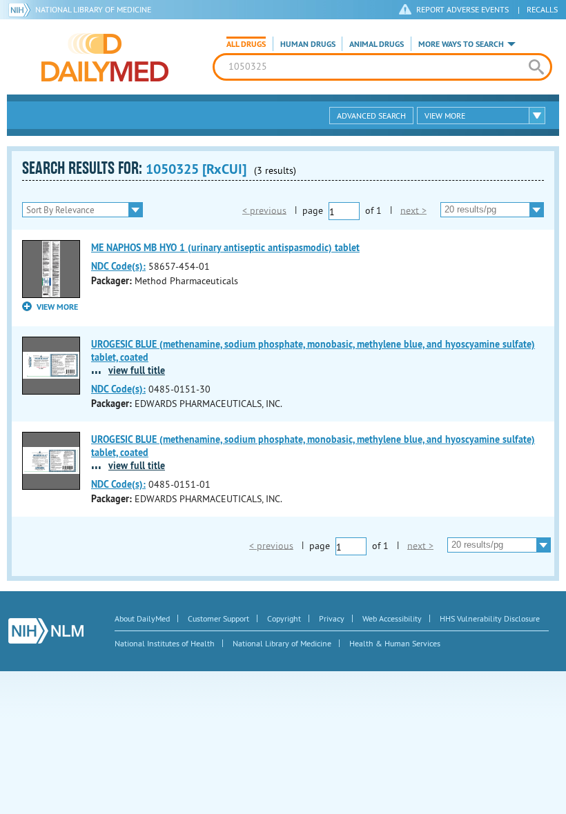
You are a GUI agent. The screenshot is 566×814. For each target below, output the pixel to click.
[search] (536, 67)
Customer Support (218, 618)
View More (444, 115)
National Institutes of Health (165, 643)
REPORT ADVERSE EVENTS (462, 9)
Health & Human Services (394, 643)
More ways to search (461, 44)
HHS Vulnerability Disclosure (490, 618)
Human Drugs (307, 44)
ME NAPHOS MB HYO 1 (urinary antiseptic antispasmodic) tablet (225, 247)
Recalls (542, 9)
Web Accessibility (392, 618)
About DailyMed (142, 618)
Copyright (284, 618)
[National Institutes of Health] (21, 10)
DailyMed (104, 57)
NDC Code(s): (118, 266)
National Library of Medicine (93, 9)
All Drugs (246, 44)
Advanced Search (371, 115)
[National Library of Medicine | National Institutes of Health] (46, 631)
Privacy (331, 618)
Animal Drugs (376, 44)
